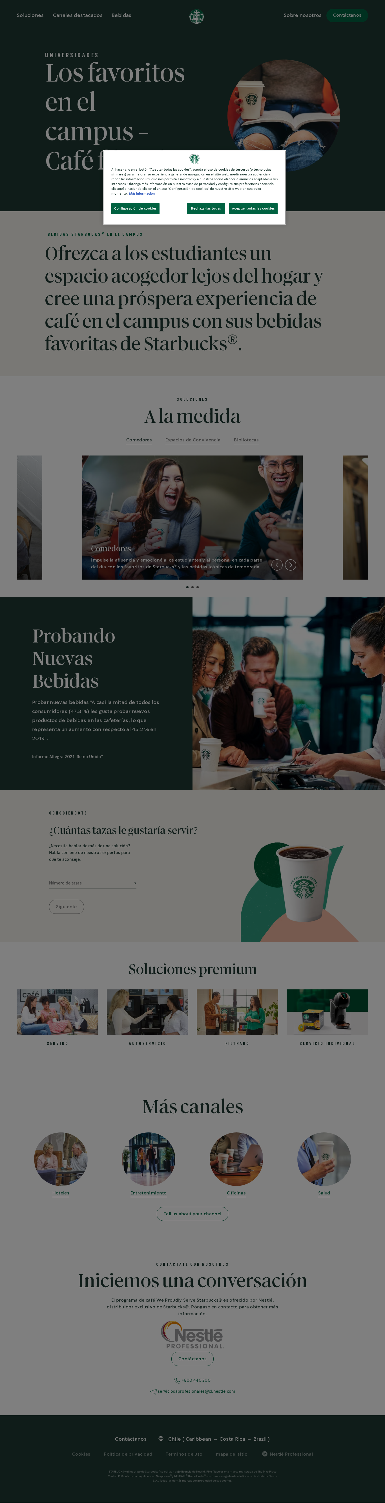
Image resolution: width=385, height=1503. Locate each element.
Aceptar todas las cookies (253, 208)
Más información (142, 193)
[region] (194, 187)
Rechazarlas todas (206, 208)
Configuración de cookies (135, 208)
